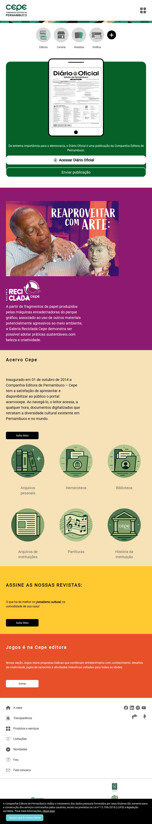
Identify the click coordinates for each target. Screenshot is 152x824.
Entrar (22, 683)
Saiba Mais (22, 435)
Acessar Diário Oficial (76, 160)
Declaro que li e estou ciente (24, 817)
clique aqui (48, 811)
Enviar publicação (76, 172)
